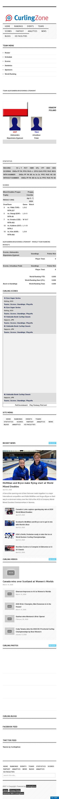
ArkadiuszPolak (36, 136)
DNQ (12, 199)
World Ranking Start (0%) (35, 280)
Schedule (8, 57)
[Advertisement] (31, 151)
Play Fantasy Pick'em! (38, 405)
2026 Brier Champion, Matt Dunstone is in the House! (33, 605)
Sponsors (8, 69)
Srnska (13, 219)
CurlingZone (31, 786)
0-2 (25, 207)
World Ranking (10, 74)
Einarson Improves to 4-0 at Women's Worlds (33, 591)
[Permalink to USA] (9, 535)
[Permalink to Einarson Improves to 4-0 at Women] (9, 593)
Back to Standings (10, 283)
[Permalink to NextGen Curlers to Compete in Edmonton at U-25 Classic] (9, 548)
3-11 (26, 213)
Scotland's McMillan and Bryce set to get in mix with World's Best (34, 523)
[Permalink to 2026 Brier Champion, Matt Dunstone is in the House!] (9, 606)
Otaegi (12, 213)
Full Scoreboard (21, 405)
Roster (7, 52)
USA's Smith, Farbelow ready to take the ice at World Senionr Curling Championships (34, 535)
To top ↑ (54, 798)
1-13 (26, 225)
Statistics (8, 65)
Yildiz (12, 207)
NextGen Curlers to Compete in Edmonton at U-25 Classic (34, 548)
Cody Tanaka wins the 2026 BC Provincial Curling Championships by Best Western (35, 630)
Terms (5, 790)
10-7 (26, 219)
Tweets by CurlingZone (11, 747)
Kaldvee (13, 225)
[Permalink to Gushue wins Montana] (9, 618)
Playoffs (29, 304)
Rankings (18, 26)
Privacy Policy (15, 790)
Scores (8, 31)
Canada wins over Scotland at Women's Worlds (28, 581)
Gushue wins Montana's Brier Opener (30, 616)
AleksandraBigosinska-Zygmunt (15, 136)
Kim (11, 231)
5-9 (25, 231)
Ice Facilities (21, 36)
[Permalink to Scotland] (9, 522)
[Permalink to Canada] (9, 510)
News (43, 31)
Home (7, 26)
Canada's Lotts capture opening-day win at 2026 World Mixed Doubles (34, 510)
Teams (41, 26)
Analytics (32, 31)
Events (30, 26)
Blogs (8, 36)
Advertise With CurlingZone (13, 793)
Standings (21, 304)
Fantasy (20, 31)
